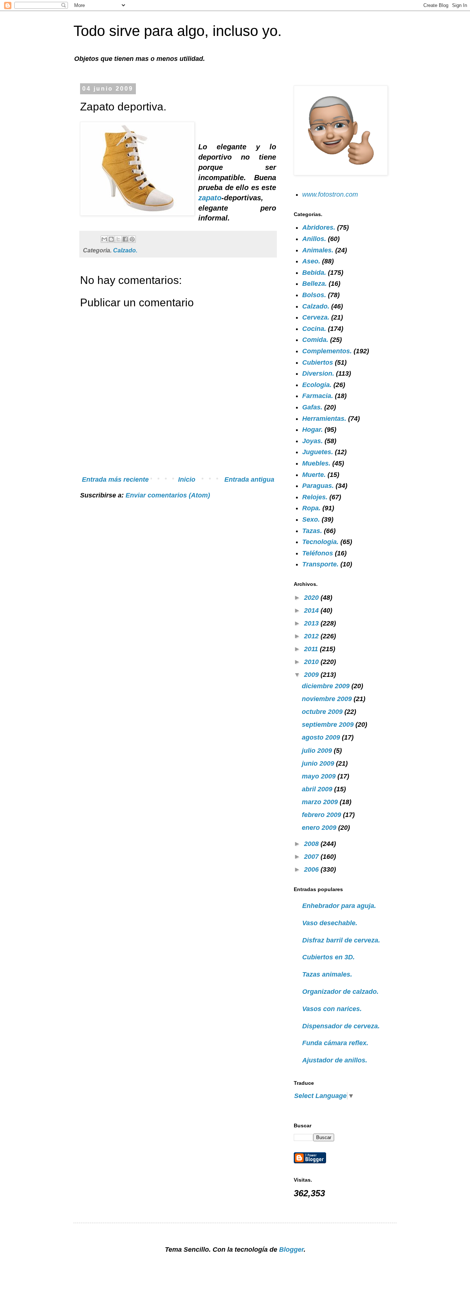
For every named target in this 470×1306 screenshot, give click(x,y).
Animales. (317, 250)
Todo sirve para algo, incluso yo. (177, 31)
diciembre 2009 (326, 686)
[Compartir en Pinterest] (132, 239)
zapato (209, 198)
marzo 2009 (321, 802)
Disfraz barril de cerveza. (341, 940)
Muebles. (316, 463)
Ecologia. (317, 384)
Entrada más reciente (115, 479)
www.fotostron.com (330, 194)
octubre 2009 (323, 711)
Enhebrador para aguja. (339, 905)
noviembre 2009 (328, 699)
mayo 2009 (319, 776)
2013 (312, 623)
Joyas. (312, 441)
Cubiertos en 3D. (328, 957)
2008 (312, 843)
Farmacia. (317, 396)
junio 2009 (319, 763)
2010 (312, 661)
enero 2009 (320, 827)
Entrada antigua (249, 479)
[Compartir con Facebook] (125, 239)
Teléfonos (317, 553)
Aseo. (311, 261)
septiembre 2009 (328, 724)
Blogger (291, 1249)
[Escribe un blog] (111, 239)
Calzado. (125, 250)
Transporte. (320, 564)
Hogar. (312, 429)
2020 (312, 597)
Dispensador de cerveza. (341, 1026)
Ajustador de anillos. (334, 1060)
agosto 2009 (322, 737)
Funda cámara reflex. (335, 1043)
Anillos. (314, 238)
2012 (312, 636)
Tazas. (312, 531)
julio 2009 (318, 750)
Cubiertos (317, 362)
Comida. (315, 339)
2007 (312, 856)
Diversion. (318, 373)
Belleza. (314, 283)
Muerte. (314, 474)
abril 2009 (318, 789)
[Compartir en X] (118, 239)
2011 (312, 649)
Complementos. (327, 351)
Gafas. (312, 407)
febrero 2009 (322, 814)
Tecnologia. (320, 542)
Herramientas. (324, 418)
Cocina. (314, 328)
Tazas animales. (327, 974)
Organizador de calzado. (340, 991)
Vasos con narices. (332, 1009)
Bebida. (314, 272)
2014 (312, 610)
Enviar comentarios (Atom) (168, 495)
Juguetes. (317, 452)
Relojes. (315, 497)
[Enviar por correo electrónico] (104, 239)
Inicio (186, 479)
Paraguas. (318, 485)
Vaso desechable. (329, 923)
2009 (312, 674)
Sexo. (311, 519)
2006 (312, 869)
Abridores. (318, 227)
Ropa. (311, 508)
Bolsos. (314, 295)
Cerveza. (315, 317)
